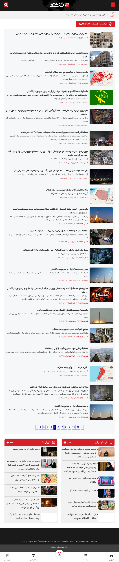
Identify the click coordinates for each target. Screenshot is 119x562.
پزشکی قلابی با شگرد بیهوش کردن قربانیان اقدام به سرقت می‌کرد (82, 504)
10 (74, 427)
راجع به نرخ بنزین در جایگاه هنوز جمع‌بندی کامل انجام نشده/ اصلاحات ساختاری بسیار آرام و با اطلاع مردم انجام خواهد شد (80, 468)
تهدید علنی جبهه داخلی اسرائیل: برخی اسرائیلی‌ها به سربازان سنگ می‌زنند (57, 231)
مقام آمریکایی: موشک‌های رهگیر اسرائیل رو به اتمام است (65, 349)
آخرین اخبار (7, 559)
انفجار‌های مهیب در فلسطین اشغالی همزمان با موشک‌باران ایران (62, 310)
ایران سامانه (55, 547)
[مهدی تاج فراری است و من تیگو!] (106, 493)
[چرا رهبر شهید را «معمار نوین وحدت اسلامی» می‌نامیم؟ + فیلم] (49, 490)
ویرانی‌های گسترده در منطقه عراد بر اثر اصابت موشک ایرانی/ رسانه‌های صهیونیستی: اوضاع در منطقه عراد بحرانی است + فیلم (47, 153)
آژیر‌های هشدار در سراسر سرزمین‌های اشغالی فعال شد (66, 72)
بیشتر (67, 442)
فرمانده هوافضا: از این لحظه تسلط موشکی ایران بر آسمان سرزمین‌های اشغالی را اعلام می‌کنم (50, 171)
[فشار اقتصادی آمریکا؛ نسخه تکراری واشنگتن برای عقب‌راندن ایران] (49, 478)
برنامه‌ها (85, 559)
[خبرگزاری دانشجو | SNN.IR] (59, 4)
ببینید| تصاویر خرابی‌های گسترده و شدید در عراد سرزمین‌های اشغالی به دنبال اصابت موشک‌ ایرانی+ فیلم (48, 55)
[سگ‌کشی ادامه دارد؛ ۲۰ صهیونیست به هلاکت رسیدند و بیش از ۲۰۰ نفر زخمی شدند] (100, 138)
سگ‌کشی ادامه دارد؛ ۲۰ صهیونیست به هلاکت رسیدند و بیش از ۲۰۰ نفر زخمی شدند (54, 132)
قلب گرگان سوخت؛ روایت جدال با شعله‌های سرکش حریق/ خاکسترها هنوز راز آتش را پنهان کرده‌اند (23, 503)
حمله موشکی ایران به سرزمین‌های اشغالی (70, 406)
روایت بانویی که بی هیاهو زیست (26, 449)
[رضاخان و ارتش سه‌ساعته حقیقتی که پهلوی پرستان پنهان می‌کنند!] (49, 517)
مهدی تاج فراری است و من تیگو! (83, 490)
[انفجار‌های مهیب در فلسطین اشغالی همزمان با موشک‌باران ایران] (100, 316)
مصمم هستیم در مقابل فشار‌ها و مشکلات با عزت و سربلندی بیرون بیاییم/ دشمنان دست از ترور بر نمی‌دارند (79, 453)
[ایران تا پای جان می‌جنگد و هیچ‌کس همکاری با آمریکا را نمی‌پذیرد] (106, 517)
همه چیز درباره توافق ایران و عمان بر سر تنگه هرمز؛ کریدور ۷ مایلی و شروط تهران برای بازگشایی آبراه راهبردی (23, 465)
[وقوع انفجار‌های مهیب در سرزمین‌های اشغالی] (100, 335)
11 (78, 427)
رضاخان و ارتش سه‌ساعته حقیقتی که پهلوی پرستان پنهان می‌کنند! (24, 516)
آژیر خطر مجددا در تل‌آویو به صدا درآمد (72, 368)
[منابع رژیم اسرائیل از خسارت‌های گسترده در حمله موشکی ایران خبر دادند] (100, 393)
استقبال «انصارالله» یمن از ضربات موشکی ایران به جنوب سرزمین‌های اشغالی (57, 91)
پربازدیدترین (33, 559)
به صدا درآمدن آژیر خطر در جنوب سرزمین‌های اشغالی (66, 190)
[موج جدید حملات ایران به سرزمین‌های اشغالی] (100, 275)
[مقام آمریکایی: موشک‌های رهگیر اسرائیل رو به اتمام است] (100, 354)
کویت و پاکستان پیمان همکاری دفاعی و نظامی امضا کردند (85, 14)
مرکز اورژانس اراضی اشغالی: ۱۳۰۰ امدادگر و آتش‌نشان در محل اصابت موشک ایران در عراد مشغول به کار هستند (46, 112)
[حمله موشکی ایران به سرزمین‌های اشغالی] (100, 412)
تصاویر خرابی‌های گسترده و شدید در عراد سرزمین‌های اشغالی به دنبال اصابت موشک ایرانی (51, 34)
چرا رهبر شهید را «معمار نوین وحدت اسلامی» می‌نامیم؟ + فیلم (24, 490)
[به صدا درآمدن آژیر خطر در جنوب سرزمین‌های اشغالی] (100, 196)
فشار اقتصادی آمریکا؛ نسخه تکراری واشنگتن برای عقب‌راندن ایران (25, 478)
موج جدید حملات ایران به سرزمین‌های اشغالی (69, 269)
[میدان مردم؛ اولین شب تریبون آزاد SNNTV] (106, 481)
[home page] (59, 554)
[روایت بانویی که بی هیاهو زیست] (49, 452)
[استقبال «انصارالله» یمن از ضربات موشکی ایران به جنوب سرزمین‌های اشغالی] (100, 97)
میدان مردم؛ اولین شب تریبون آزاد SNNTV (82, 480)
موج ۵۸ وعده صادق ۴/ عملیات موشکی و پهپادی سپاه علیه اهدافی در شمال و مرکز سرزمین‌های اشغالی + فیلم (47, 290)
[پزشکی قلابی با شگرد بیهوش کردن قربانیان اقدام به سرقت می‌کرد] (106, 505)
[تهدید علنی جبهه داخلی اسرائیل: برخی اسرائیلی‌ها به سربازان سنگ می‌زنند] (100, 237)
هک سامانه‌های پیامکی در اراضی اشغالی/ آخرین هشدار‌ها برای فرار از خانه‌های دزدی (55, 250)
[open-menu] (113, 4)
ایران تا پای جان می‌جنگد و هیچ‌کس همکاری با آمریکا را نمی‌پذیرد (81, 516)
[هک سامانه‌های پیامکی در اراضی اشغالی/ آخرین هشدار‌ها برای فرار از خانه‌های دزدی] (100, 256)
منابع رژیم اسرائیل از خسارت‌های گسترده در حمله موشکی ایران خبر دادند (58, 387)
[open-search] (6, 4)
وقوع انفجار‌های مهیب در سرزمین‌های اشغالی (69, 329)
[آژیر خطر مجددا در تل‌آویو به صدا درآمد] (100, 374)
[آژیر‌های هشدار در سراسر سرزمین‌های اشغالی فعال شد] (100, 78)
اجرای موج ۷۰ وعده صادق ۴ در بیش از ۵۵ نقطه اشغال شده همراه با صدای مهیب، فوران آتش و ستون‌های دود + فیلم (50, 211)
